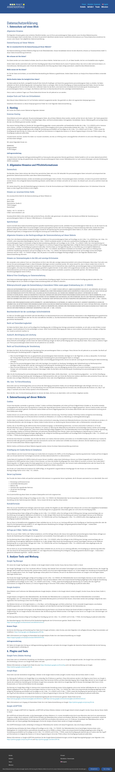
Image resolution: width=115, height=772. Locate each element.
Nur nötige (107, 769)
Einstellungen (82, 769)
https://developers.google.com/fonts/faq (53, 665)
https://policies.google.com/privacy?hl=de (19, 667)
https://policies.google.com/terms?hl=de (47, 739)
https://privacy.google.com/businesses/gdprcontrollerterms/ (25, 698)
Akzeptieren (94, 769)
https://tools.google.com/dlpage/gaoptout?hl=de (28, 632)
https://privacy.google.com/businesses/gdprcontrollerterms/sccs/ (65, 698)
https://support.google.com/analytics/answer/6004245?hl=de (25, 637)
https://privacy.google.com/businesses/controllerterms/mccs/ (25, 622)
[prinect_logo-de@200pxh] (15, 4)
